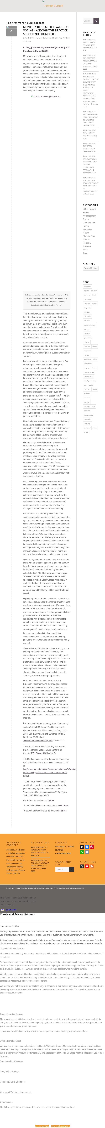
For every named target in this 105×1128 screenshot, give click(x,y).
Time (85, 253)
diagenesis (87, 308)
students (87, 402)
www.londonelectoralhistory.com (37, 741)
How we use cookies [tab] (9, 926)
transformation (88, 415)
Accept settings (42, 1126)
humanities (87, 351)
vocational (87, 428)
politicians (87, 389)
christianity (87, 299)
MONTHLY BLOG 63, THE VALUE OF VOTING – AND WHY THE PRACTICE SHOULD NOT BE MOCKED (45, 30)
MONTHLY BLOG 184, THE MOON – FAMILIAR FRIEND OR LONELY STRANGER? (90, 61)
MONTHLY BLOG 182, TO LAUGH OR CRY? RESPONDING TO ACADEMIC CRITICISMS (90, 117)
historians (87, 346)
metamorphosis (89, 372)
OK (2, 910)
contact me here (63, 853)
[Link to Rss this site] (93, 891)
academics (87, 286)
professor (87, 393)
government (88, 338)
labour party (88, 363)
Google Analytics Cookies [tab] (11, 1014)
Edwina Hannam (64, 888)
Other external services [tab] (10, 1041)
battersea (87, 295)
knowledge (87, 359)
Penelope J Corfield (90, 381)
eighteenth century (90, 325)
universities (87, 419)
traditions (87, 411)
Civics (39, 38)
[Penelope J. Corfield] (53, 6)
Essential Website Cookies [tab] (12, 948)
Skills (85, 250)
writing (86, 432)
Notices (86, 239)
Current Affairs (89, 223)
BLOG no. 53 (39, 753)
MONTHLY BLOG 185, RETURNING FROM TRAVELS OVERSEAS (39, 850)
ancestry (94, 290)
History (45, 38)
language (87, 368)
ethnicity (86, 329)
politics (95, 389)
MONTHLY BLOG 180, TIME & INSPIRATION (89, 146)
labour (95, 359)
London (94, 368)
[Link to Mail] (97, 891)
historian (86, 342)
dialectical (87, 312)
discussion (87, 316)
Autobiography (89, 216)
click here (64, 806)
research (87, 398)
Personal (87, 243)
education (87, 321)
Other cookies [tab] (6, 1102)
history (95, 346)
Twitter (51, 800)
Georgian (87, 333)
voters (95, 428)
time (93, 406)
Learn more (11, 910)
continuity (87, 303)
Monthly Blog (53, 38)
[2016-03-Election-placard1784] (11, 31)
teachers (87, 406)
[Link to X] (89, 891)
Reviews (87, 246)
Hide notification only (60, 1126)
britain (94, 295)
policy (91, 385)
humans (86, 355)
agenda (86, 290)
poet (85, 385)
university (87, 423)
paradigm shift (88, 376)
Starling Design (79, 888)
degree (94, 303)
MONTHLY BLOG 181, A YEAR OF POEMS (89, 133)
